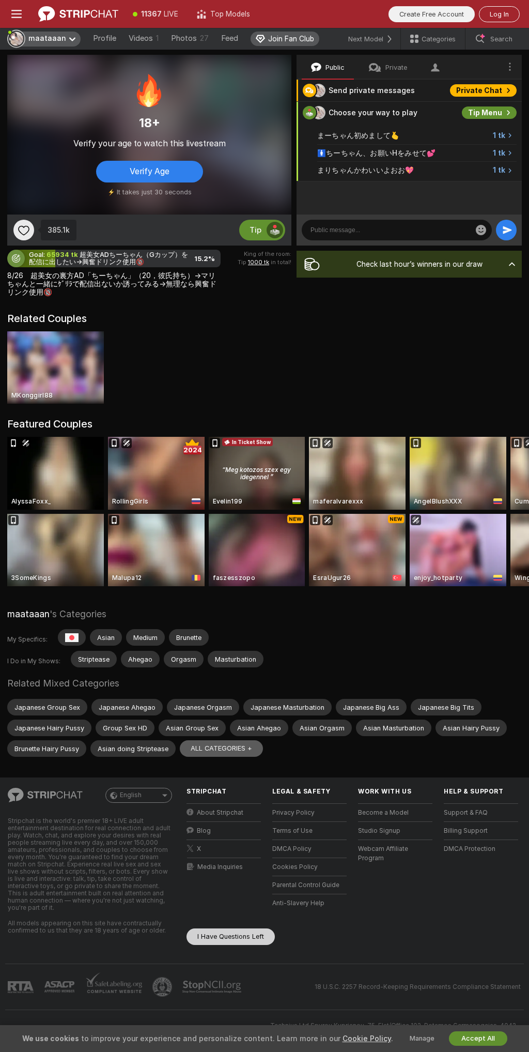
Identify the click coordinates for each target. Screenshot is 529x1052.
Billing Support (466, 830)
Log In (499, 14)
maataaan (28, 613)
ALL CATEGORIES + (221, 748)
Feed (229, 38)
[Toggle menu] (16, 14)
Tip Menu (485, 113)
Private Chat (479, 90)
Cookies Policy (295, 867)
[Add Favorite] (23, 230)
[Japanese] (72, 637)
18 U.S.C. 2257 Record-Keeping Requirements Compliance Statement (418, 986)
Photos (190, 38)
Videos (144, 38)
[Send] (506, 230)
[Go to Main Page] (78, 14)
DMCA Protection (469, 848)
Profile (104, 38)
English (131, 795)
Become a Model (383, 812)
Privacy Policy (293, 812)
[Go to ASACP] (60, 987)
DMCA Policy (292, 848)
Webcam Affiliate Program (383, 853)
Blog (204, 830)
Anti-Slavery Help (298, 903)
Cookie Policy (367, 1038)
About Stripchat (220, 812)
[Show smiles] (481, 230)
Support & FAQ (466, 812)
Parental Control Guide (305, 885)
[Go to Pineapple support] (163, 987)
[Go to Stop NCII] (212, 987)
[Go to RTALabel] (22, 987)
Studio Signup (379, 830)
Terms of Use (292, 830)
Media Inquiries (220, 867)
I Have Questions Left (230, 936)
